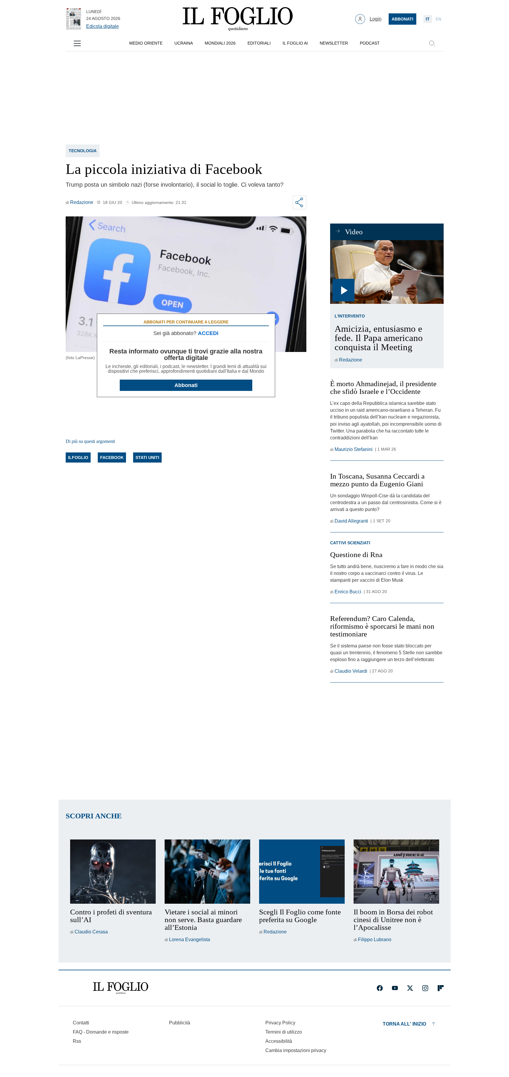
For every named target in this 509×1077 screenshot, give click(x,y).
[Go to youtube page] (395, 988)
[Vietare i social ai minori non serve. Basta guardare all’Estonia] (207, 871)
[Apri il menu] (77, 43)
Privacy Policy (280, 1022)
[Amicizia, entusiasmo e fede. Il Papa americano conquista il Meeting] (386, 272)
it (428, 19)
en (438, 19)
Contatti (81, 1022)
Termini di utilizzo (283, 1031)
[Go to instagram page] (425, 988)
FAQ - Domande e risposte (101, 1031)
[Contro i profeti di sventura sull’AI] (113, 871)
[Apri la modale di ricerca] (432, 43)
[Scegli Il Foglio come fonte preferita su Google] (302, 871)
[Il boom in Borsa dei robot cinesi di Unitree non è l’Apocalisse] (396, 871)
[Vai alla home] (238, 19)
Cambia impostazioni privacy (295, 1050)
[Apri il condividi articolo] (299, 202)
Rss (77, 1041)
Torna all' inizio (404, 1023)
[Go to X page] (410, 988)
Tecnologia (83, 150)
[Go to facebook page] (380, 988)
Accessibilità (278, 1041)
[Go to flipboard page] (441, 988)
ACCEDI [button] (208, 333)
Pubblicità (179, 1022)
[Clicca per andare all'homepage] (121, 988)
